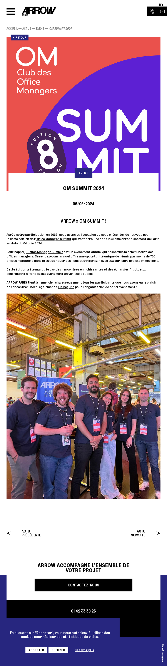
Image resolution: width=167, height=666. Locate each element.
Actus (26, 28)
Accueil (12, 28)
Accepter (36, 650)
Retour (21, 37)
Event (40, 28)
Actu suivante (138, 533)
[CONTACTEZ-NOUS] (162, 11)
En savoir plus (84, 650)
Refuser (58, 650)
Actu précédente (31, 533)
